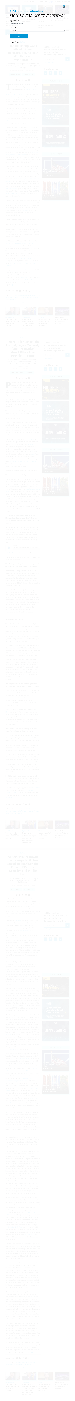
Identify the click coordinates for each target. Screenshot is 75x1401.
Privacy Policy (14, 42)
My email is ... (15, 20)
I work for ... (15, 27)
